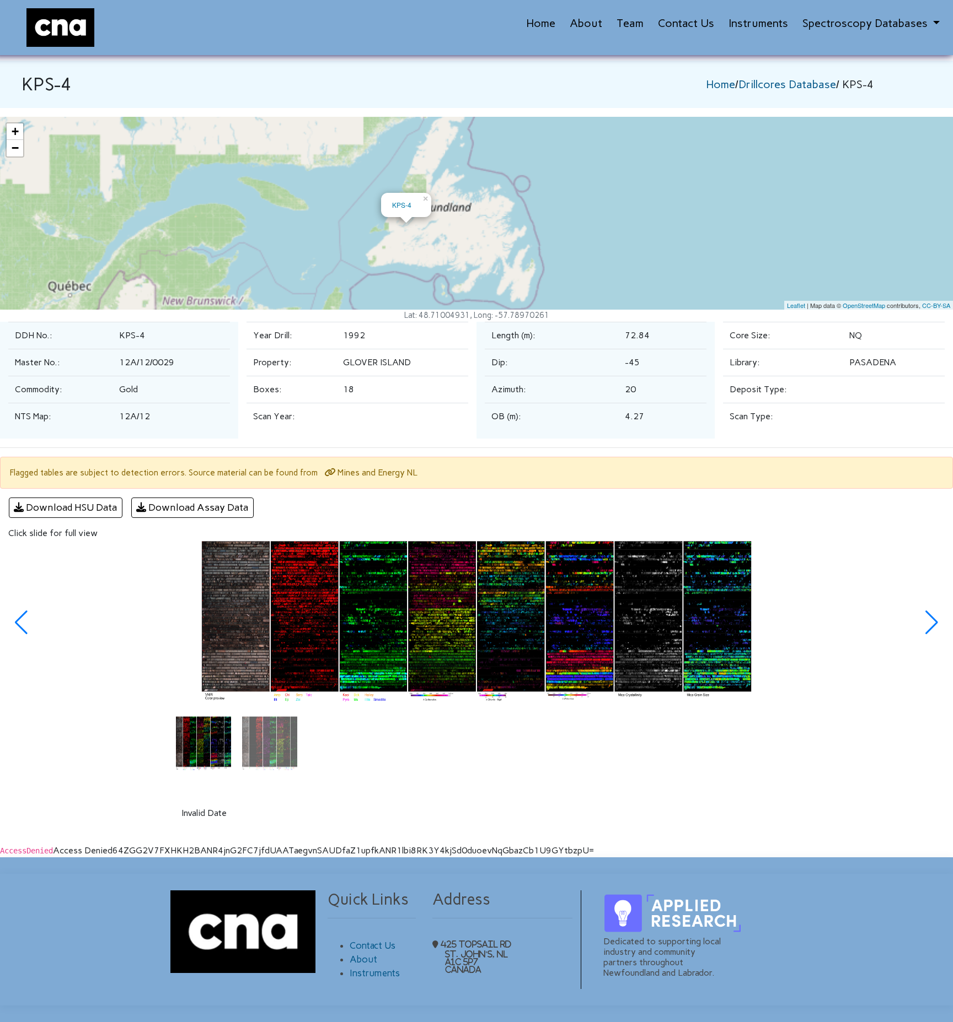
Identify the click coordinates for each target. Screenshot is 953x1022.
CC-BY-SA (936, 305)
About (586, 23)
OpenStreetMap (864, 305)
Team (630, 23)
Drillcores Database (787, 84)
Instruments (758, 23)
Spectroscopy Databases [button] (866, 23)
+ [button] (15, 131)
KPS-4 (401, 204)
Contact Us (686, 23)
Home (540, 23)
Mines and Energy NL (376, 472)
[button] (21, 622)
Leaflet (796, 305)
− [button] (15, 148)
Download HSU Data (70, 507)
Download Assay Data (197, 507)
